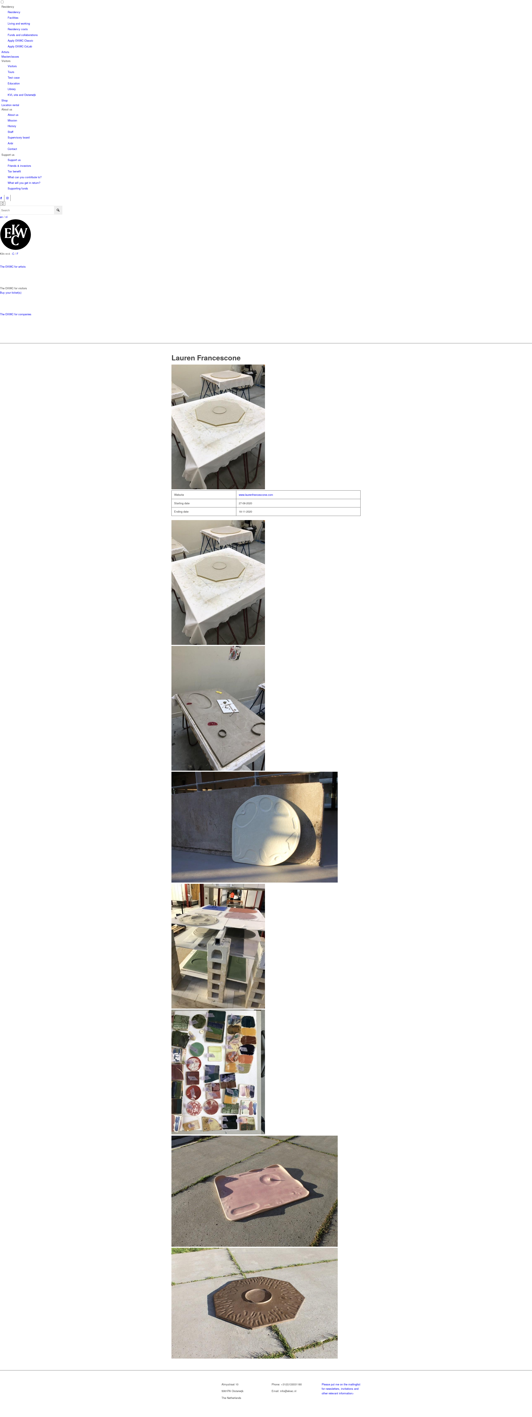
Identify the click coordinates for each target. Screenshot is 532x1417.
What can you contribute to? (25, 177)
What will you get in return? (24, 183)
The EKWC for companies (15, 314)
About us (13, 115)
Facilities (13, 18)
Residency (14, 12)
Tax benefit (14, 171)
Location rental (10, 105)
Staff (10, 132)
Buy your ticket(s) (10, 292)
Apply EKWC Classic (20, 40)
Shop (4, 100)
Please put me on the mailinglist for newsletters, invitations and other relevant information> (341, 1388)
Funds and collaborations (23, 35)
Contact (12, 149)
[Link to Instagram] (7, 198)
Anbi (10, 143)
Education (14, 83)
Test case (14, 77)
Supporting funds (18, 188)
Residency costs (18, 29)
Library (12, 89)
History (12, 126)
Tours (11, 72)
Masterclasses (10, 56)
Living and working (19, 23)
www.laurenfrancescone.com (256, 495)
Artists (5, 52)
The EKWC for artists (13, 266)
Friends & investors (19, 166)
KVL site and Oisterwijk (22, 95)
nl (6, 217)
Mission (12, 120)
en (1, 217)
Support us (14, 160)
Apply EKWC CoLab (20, 46)
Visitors (12, 66)
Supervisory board (19, 137)
